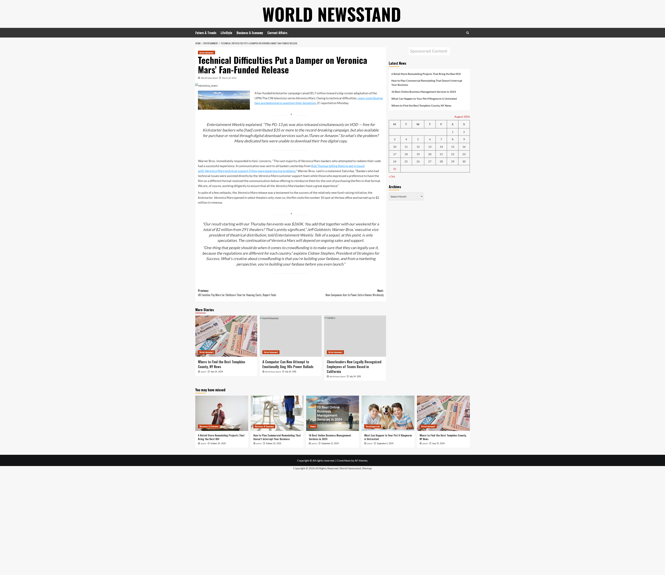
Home (313, 426)
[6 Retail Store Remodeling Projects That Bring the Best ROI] (221, 413)
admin (203, 371)
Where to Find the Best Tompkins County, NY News (221, 364)
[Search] (468, 33)
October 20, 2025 (218, 443)
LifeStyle (226, 32)
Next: (355, 293)
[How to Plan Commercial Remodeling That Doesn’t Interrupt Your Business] (277, 413)
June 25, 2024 (217, 371)
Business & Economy (250, 32)
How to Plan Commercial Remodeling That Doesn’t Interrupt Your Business (426, 82)
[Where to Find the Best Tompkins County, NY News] (226, 336)
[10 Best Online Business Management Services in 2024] (332, 413)
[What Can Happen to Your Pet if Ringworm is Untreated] (388, 413)
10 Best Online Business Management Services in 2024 (423, 91)
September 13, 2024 (330, 443)
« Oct (392, 176)
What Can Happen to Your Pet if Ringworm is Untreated (424, 98)
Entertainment (207, 52)
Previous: (237, 293)
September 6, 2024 (385, 443)
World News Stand (209, 78)
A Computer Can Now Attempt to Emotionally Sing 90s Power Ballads (287, 364)
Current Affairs (277, 32)
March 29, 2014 (229, 78)
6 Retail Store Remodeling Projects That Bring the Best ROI (426, 73)
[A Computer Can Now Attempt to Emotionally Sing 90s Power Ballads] (291, 336)
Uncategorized (373, 426)
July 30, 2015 (290, 371)
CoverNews (344, 460)
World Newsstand (331, 14)
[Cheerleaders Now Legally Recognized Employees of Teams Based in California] (355, 336)
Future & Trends (205, 32)
